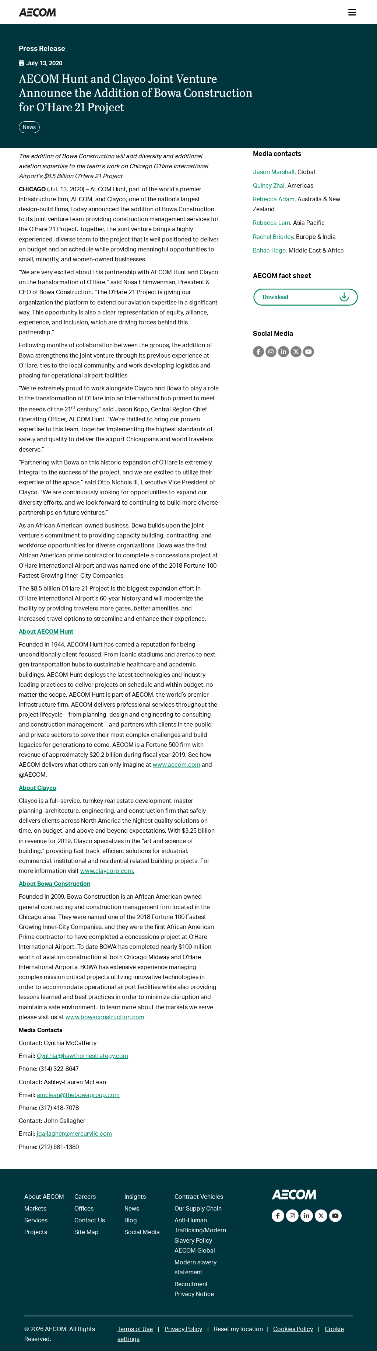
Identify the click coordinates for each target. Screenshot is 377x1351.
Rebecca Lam (271, 222)
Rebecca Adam (274, 199)
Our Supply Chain (198, 1208)
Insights (135, 1196)
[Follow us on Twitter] (321, 1215)
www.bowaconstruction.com (105, 1017)
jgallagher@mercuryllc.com (74, 1133)
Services (35, 1220)
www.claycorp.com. (107, 870)
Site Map (86, 1232)
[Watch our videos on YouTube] (335, 1215)
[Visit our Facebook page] (278, 1215)
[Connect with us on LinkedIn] (306, 1215)
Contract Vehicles (199, 1196)
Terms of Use (135, 1329)
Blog (130, 1220)
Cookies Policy (293, 1329)
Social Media (142, 1232)
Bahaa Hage (269, 250)
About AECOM (44, 1196)
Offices (84, 1208)
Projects (35, 1232)
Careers (85, 1196)
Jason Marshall (274, 171)
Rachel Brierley (273, 236)
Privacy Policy (183, 1329)
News (131, 1208)
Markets (35, 1208)
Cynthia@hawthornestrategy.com (82, 1055)
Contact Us (89, 1220)
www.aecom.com (176, 764)
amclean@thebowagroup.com (78, 1094)
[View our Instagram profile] (292, 1215)
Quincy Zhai (269, 185)
